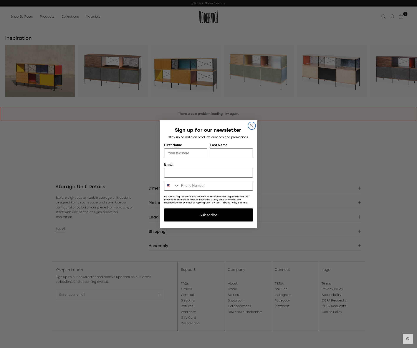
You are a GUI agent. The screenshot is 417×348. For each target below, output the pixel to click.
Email (168, 164)
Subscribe (208, 215)
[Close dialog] (252, 126)
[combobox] (171, 185)
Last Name (218, 145)
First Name (173, 145)
